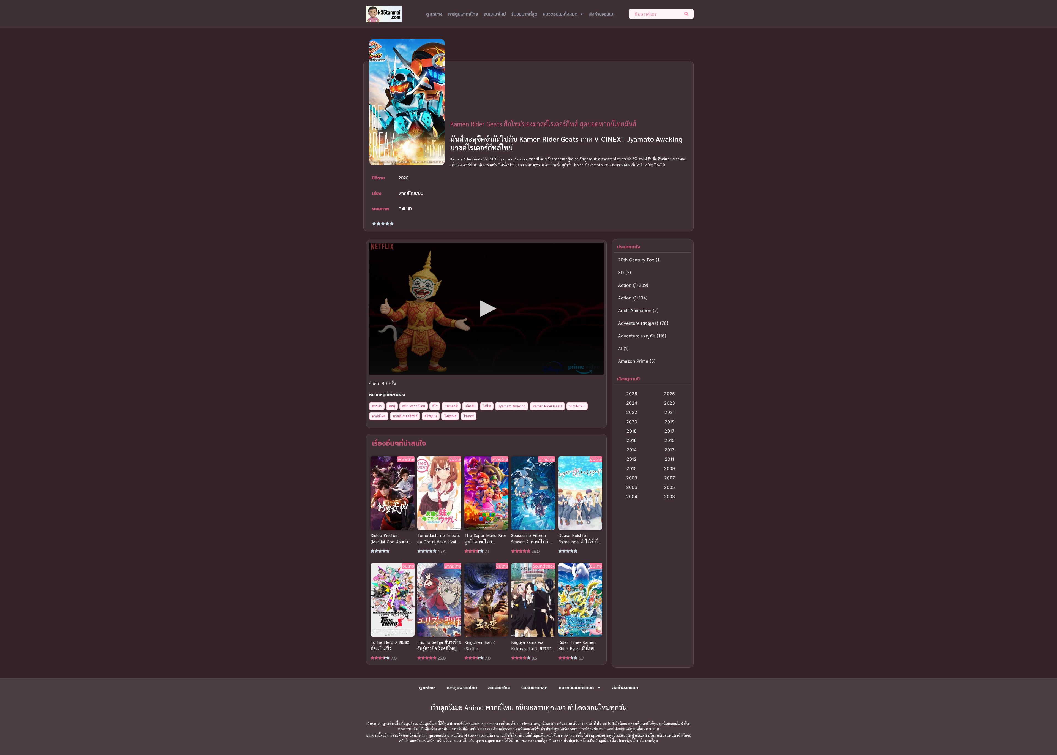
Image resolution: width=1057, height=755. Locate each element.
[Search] (687, 14)
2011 (669, 459)
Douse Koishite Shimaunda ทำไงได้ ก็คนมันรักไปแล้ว (578, 541)
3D (621, 272)
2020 (631, 421)
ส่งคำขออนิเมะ (602, 14)
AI (620, 348)
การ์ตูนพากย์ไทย (463, 14)
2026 (631, 393)
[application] (486, 309)
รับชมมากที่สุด (524, 14)
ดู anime (434, 14)
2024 (631, 403)
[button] (486, 308)
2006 (631, 487)
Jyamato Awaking (511, 406)
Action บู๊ (627, 285)
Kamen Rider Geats (547, 406)
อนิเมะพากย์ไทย (413, 406)
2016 (631, 440)
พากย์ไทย (379, 416)
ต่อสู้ (392, 406)
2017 (669, 431)
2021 (669, 412)
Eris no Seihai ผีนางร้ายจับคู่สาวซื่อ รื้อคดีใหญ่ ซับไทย (439, 648)
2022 (631, 412)
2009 (669, 468)
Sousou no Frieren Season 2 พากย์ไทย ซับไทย (533, 541)
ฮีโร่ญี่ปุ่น (430, 416)
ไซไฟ (487, 406)
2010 (631, 468)
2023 (669, 403)
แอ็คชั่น (470, 406)
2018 (631, 431)
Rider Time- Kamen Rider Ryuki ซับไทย (577, 645)
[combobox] (655, 14)
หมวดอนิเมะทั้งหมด (560, 14)
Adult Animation (634, 310)
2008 (631, 478)
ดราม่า (377, 406)
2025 (669, 393)
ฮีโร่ (434, 406)
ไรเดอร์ (469, 416)
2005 (669, 487)
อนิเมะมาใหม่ (495, 14)
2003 (669, 496)
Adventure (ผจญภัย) (638, 323)
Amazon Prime (633, 361)
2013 (669, 450)
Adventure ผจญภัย (636, 336)
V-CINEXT (577, 406)
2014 (631, 450)
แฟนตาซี (451, 406)
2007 (669, 478)
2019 (669, 421)
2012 (631, 459)
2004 (631, 496)
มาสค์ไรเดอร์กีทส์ (405, 416)
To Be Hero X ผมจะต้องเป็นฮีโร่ (390, 645)
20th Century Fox (636, 260)
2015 (669, 440)
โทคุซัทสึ (450, 416)
